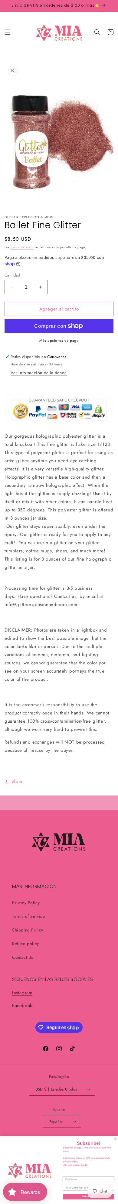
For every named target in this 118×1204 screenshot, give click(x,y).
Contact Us (22, 957)
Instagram (22, 992)
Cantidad (12, 275)
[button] (7, 32)
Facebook (22, 1005)
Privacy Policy (26, 903)
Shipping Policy (27, 930)
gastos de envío (22, 247)
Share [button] (17, 781)
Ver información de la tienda (39, 373)
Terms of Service (28, 916)
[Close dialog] (115, 1138)
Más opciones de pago (59, 340)
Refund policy (25, 944)
